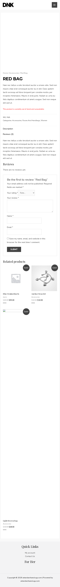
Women (44, 120)
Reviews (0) (8, 134)
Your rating (12, 193)
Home (5, 73)
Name (10, 216)
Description (8, 128)
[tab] (30, 128)
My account (30, 553)
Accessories (14, 73)
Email (10, 227)
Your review (13, 198)
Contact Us (30, 556)
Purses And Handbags (31, 120)
